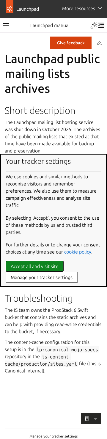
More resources (78, 8)
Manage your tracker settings (53, 436)
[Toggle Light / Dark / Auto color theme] (93, 25)
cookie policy (77, 251)
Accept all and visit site (35, 266)
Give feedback (71, 42)
